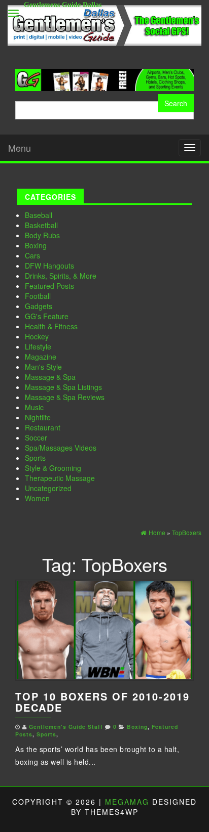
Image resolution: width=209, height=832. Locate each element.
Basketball (41, 225)
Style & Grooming (53, 468)
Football (38, 296)
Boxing (36, 245)
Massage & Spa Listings (63, 387)
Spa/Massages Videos (60, 448)
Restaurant (42, 427)
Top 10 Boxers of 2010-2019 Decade (102, 702)
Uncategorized (48, 488)
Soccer (36, 437)
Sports (35, 458)
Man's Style (43, 367)
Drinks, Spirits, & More (60, 276)
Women (37, 498)
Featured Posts (49, 286)
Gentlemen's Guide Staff (66, 726)
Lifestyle (38, 346)
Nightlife (38, 417)
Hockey (37, 336)
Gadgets (38, 306)
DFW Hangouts (49, 265)
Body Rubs (42, 235)
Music (34, 407)
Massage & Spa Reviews (64, 397)
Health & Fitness (51, 326)
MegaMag (127, 802)
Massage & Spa (50, 377)
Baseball (38, 215)
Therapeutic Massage (60, 478)
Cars (32, 255)
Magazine (40, 357)
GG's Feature (46, 316)
